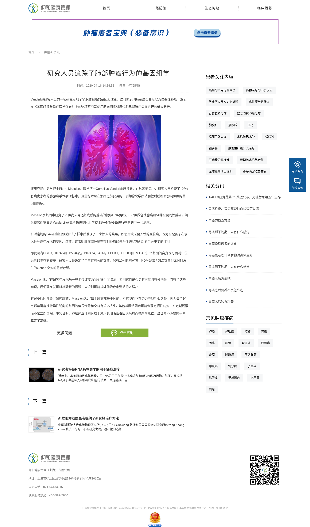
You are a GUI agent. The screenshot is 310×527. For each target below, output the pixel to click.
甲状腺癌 (234, 377)
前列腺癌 (250, 354)
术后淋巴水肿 (246, 136)
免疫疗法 (201, 508)
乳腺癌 (213, 377)
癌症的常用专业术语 (222, 90)
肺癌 (212, 331)
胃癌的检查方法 (219, 220)
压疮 (250, 125)
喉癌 (248, 331)
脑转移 (213, 148)
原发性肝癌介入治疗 (241, 148)
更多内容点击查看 (255, 171)
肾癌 (212, 354)
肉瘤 (212, 389)
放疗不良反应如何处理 (223, 101)
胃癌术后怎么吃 (219, 278)
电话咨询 (297, 171)
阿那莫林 (191, 508)
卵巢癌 (213, 366)
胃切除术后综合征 (252, 160)
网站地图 (172, 508)
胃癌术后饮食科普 (221, 301)
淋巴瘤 (255, 377)
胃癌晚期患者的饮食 (222, 243)
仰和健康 (134, 85)
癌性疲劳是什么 (259, 101)
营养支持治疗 (217, 113)
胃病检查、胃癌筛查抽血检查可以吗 (233, 209)
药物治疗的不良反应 (259, 90)
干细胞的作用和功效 (217, 508)
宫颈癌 (232, 366)
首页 (31, 52)
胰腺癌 (265, 343)
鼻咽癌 (229, 331)
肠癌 (212, 343)
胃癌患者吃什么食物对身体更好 (230, 255)
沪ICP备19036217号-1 (155, 508)
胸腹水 (213, 125)
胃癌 (264, 331)
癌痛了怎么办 (217, 136)
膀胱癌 (229, 354)
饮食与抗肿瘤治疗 (249, 113)
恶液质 (232, 125)
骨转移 (269, 136)
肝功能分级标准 (219, 160)
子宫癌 (252, 366)
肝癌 (228, 343)
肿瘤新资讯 (52, 52)
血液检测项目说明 (220, 171)
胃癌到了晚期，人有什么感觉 (228, 232)
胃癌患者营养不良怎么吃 (225, 290)
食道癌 (246, 343)
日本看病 (181, 508)
